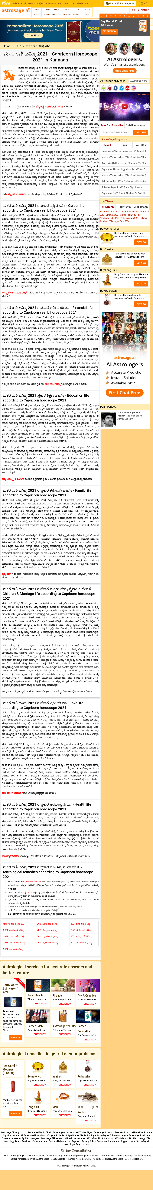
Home (6, 46)
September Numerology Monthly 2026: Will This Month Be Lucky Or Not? (126, 169)
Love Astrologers (141, 1155)
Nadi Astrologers (114, 1159)
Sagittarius (57, 14)
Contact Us (54, 1141)
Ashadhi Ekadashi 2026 (138, 211)
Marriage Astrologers (88, 1155)
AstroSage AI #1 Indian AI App (57, 1135)
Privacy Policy (89, 1141)
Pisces (87, 14)
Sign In (135, 10)
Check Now (40, 1003)
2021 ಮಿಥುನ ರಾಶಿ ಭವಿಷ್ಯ (14, 942)
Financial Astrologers (77, 1159)
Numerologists (123, 1155)
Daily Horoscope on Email (138, 125)
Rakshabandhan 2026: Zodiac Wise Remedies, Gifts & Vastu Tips (126, 181)
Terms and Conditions (108, 1141)
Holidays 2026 (124, 207)
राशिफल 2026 (97, 1138)
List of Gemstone (29, 1132)
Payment (76, 1141)
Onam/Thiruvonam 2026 (127, 218)
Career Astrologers (19, 1159)
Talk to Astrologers (12, 1155)
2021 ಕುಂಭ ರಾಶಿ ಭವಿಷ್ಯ (81, 936)
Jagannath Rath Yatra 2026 (113, 211)
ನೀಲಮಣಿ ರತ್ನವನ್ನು (33, 881)
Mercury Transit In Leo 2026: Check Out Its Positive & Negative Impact (126, 175)
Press (38, 1135)
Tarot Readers (107, 1155)
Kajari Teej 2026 (122, 221)
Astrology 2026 (142, 1138)
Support (125, 1141)
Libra (36, 14)
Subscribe (140, 132)
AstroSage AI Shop (10, 1132)
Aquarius (77, 14)
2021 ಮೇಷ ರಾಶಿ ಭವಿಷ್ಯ (13, 930)
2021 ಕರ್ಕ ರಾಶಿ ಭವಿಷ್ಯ (13, 949)
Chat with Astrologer (120, 3)
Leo (77, 10)
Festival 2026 (107, 207)
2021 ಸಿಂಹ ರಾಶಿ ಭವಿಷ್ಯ (47, 923)
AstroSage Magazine (114, 139)
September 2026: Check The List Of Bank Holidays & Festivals (126, 193)
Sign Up (145, 10)
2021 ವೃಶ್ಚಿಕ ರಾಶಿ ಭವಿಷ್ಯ (47, 942)
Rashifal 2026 (34, 3)
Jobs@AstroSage (139, 1141)
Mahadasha (72, 1132)
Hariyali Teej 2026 (128, 215)
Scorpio (46, 14)
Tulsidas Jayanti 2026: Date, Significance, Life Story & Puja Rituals (126, 187)
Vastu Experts (58, 1159)
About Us (65, 1141)
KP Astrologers (97, 1159)
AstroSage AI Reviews (51, 1138)
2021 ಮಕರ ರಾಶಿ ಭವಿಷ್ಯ (81, 930)
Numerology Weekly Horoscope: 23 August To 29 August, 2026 (126, 151)
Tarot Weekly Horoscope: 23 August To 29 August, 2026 (126, 163)
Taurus (47, 10)
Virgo (87, 10)
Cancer (67, 10)
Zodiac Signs (85, 1132)
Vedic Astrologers (40, 1159)
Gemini (56, 10)
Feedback (27, 1141)
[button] (7, 31)
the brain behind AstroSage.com (129, 415)
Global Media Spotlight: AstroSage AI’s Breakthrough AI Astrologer (106, 1135)
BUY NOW (15, 1037)
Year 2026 (141, 145)
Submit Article (40, 1141)
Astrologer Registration (76, 1144)
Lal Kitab (68, 1138)
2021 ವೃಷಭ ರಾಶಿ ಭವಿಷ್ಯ (13, 936)
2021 (19, 46)
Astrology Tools (12, 1141)
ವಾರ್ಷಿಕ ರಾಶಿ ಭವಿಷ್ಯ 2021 (14, 923)
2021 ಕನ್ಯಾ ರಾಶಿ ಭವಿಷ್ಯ (46, 930)
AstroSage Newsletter (112, 125)
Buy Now (111, 31)
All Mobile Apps (138, 81)
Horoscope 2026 (48, 3)
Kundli (23, 3)
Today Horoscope (66, 3)
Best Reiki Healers (134, 1159)
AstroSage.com (89, 1166)
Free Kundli (139, 1132)
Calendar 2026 (82, 3)
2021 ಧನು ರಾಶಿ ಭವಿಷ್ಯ (80, 923)
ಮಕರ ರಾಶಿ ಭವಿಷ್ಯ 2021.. (39, 46)
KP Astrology (27, 1135)
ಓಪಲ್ (30, 892)
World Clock (45, 1132)
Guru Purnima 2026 (109, 215)
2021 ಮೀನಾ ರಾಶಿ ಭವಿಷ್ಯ (81, 942)
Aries (36, 10)
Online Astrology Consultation (61, 1155)
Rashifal (15, 3)
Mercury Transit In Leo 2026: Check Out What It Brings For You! (126, 157)
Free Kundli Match (124, 1132)
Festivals (107, 201)
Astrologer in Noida (104, 1132)
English (107, 145)
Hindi (124, 145)
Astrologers (59, 1132)
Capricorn (67, 14)
